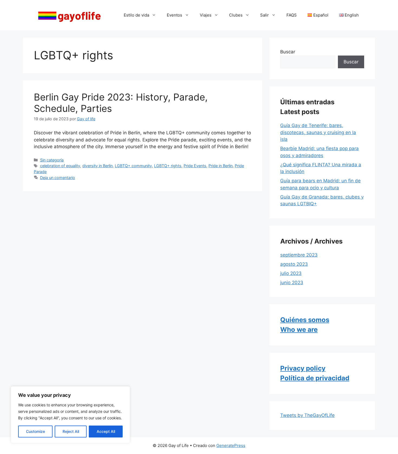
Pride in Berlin (220, 165)
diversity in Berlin (97, 165)
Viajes (205, 15)
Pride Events (195, 165)
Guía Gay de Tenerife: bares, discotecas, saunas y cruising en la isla (318, 132)
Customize (35, 431)
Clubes (236, 15)
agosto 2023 (294, 264)
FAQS (291, 15)
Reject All (71, 431)
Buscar (287, 51)
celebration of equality (60, 165)
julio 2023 (291, 273)
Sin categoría (52, 160)
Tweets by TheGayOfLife (307, 415)
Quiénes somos (304, 320)
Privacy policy (302, 368)
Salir (264, 15)
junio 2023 (291, 282)
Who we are (299, 329)
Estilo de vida (136, 15)
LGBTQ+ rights (167, 165)
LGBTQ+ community (133, 165)
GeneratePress (230, 445)
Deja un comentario (57, 177)
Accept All (106, 431)
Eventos (174, 15)
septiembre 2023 (299, 255)
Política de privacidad (314, 378)
